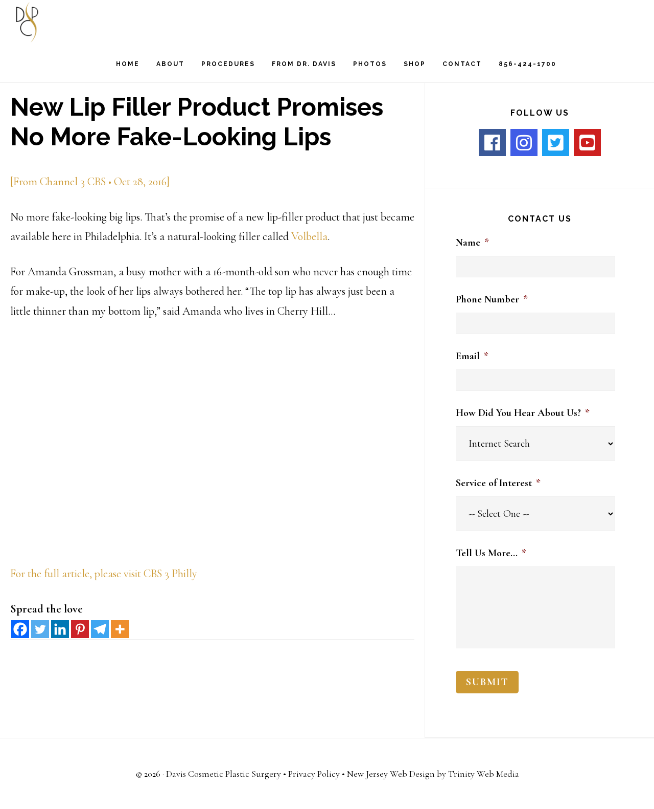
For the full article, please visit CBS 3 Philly (103, 573)
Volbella (309, 236)
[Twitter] (40, 629)
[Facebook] (20, 629)
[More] (120, 629)
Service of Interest (498, 483)
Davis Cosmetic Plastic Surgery (223, 773)
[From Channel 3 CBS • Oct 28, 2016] (90, 181)
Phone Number (492, 299)
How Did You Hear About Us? (523, 413)
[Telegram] (100, 629)
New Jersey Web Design (391, 773)
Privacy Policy (314, 773)
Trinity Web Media (483, 773)
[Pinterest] (80, 629)
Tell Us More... (491, 553)
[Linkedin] (60, 629)
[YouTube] (587, 142)
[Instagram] (524, 142)
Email (472, 356)
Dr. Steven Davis (66, 22)
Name (472, 242)
